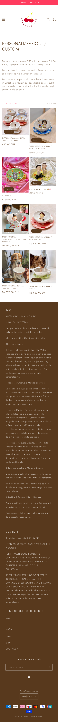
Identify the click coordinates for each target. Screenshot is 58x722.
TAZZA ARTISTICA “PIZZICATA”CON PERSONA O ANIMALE (14, 239)
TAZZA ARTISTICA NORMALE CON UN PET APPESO (13, 287)
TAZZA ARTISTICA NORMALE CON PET (40, 287)
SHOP (8, 642)
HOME (8, 636)
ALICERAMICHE (25, 716)
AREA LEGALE (12, 649)
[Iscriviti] (49, 667)
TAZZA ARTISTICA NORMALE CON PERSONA (40, 238)
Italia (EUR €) (27, 696)
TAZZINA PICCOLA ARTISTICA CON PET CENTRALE (13, 139)
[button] (3, 19)
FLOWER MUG (7, 196)
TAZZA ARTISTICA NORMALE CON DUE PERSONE (40, 147)
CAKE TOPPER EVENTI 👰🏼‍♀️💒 (40, 189)
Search (9, 618)
